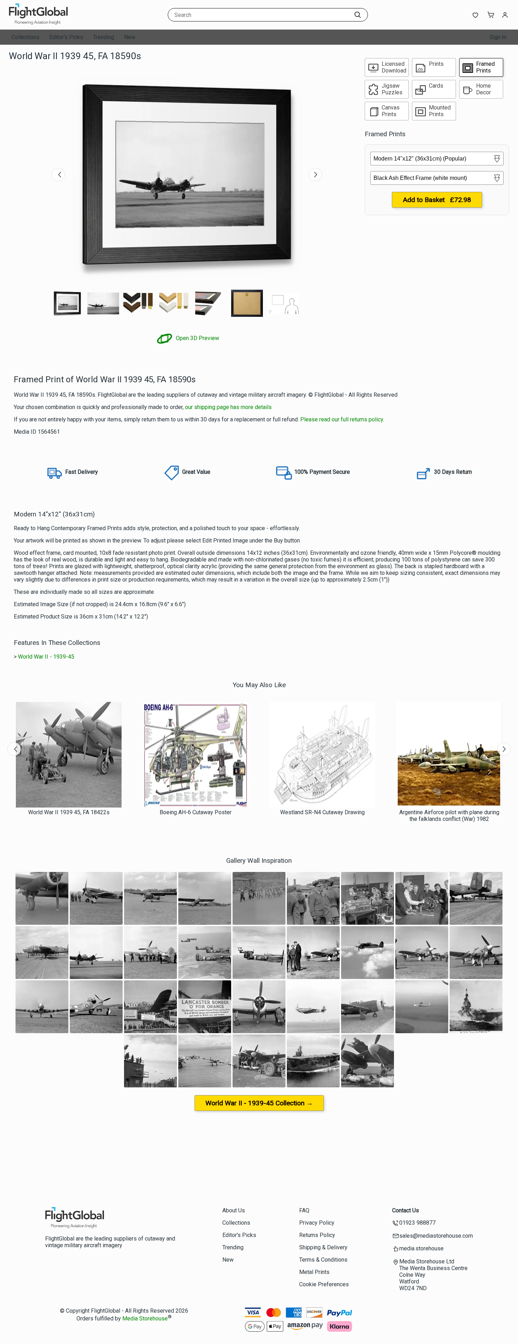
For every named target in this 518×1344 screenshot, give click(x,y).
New (129, 37)
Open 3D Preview (196, 338)
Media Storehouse (145, 1318)
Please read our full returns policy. (342, 419)
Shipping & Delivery (323, 1247)
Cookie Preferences (324, 1284)
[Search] (357, 15)
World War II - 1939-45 (46, 656)
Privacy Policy (316, 1222)
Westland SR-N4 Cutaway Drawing (322, 812)
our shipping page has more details (228, 407)
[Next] (315, 174)
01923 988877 (417, 1222)
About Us (233, 1210)
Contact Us (405, 1210)
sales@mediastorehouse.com (436, 1235)
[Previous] (58, 174)
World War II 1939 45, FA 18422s (69, 812)
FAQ (304, 1210)
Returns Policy (317, 1235)
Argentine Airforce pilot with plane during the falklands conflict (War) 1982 (449, 815)
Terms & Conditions (323, 1259)
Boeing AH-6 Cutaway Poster (196, 812)
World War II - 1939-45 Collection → (259, 1103)
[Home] (53, 22)
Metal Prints (314, 1272)
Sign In (497, 37)
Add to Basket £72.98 (437, 200)
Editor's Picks (66, 37)
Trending (103, 37)
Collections (25, 37)
